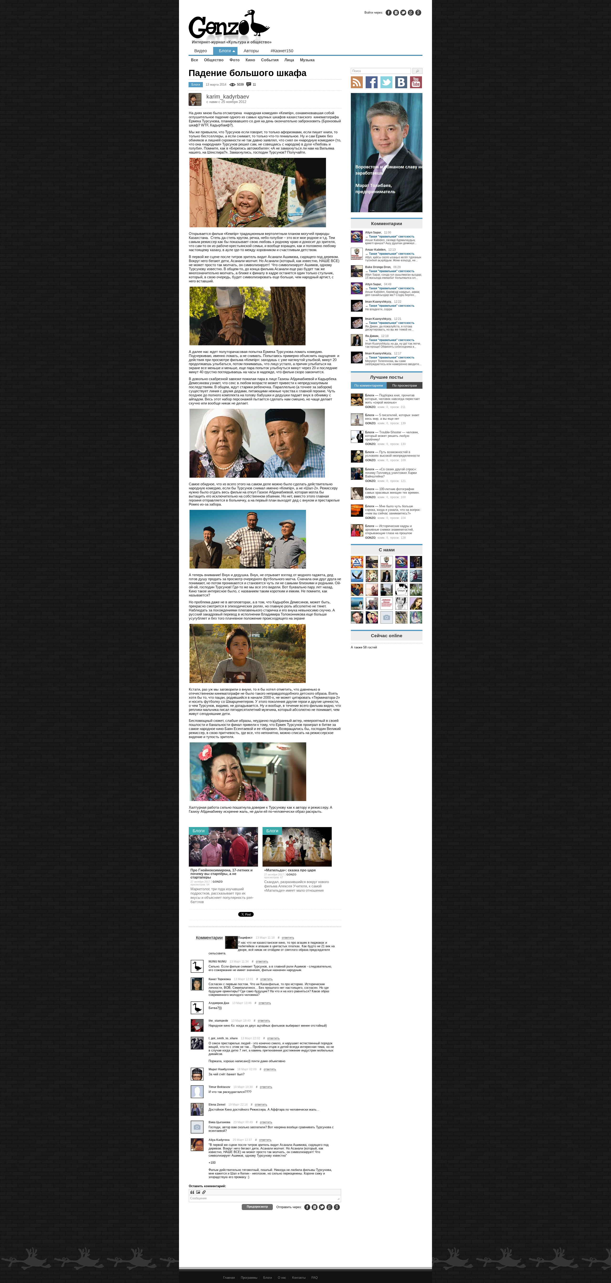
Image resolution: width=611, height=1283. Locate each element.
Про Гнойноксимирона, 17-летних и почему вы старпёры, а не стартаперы (221, 873)
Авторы (251, 50)
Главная (229, 1277)
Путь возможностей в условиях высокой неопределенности (392, 453)
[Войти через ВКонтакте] (396, 13)
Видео (200, 50)
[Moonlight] (401, 576)
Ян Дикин (371, 335)
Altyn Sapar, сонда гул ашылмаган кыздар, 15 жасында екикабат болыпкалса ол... (393, 276)
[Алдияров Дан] (197, 1007)
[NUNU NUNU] (197, 966)
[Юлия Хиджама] (386, 603)
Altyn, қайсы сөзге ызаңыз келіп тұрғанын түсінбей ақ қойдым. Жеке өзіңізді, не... (393, 259)
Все (194, 60)
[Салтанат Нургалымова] (386, 617)
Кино (250, 60)
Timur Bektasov (219, 1086)
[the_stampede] (197, 1025)
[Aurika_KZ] (357, 562)
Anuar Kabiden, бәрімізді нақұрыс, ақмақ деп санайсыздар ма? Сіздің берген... (392, 293)
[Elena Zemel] (197, 1109)
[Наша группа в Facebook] (372, 82)
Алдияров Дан (219, 1002)
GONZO (370, 407)
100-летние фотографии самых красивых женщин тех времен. (392, 490)
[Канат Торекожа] (197, 984)
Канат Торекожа (220, 979)
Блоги (225, 50)
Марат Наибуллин (221, 1069)
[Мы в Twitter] (386, 82)
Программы (249, 1277)
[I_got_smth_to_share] (197, 1043)
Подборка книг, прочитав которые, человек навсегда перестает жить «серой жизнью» (392, 398)
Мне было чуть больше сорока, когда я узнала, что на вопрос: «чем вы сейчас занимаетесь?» (393, 509)
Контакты (299, 1277)
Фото (235, 60)
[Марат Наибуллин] (197, 1074)
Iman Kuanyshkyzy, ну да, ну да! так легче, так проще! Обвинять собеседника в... (393, 345)
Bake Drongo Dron (377, 267)
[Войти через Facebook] (388, 13)
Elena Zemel (217, 1104)
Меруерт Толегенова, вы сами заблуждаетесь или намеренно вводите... (393, 362)
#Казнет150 (282, 50)
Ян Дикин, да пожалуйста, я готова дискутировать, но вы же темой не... (389, 328)
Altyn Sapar (373, 232)
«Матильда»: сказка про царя (290, 870)
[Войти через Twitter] (403, 13)
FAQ (314, 1277)
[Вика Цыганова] (197, 1127)
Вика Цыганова (219, 1122)
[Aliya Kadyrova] (197, 1144)
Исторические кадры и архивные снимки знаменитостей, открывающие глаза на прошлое (389, 529)
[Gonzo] (229, 28)
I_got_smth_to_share (223, 1038)
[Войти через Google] (411, 13)
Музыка (307, 60)
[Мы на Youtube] (416, 82)
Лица (289, 60)
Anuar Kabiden (375, 249)
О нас (282, 1277)
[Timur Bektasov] (197, 1091)
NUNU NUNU (217, 961)
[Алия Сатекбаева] (372, 617)
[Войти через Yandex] (418, 13)
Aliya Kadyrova (219, 1139)
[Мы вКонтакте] (401, 82)
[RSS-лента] (357, 82)
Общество (214, 60)
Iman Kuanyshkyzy (378, 301)
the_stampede (218, 1020)
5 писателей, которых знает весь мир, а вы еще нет (392, 416)
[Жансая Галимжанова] (401, 603)
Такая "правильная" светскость (389, 236)
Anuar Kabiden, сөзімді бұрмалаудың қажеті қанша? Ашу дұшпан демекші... (390, 241)
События (270, 60)
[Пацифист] (231, 942)
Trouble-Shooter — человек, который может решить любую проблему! (392, 435)
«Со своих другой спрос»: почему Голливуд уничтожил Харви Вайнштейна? (391, 472)
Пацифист (245, 937)
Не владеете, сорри (378, 309)
